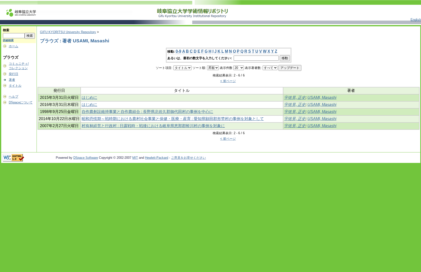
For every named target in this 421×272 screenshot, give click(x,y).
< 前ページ (228, 81)
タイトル (15, 85)
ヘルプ (13, 96)
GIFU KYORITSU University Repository (68, 32)
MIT (135, 157)
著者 (12, 80)
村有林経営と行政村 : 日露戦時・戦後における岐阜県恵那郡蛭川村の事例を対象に (153, 126)
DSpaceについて (21, 102)
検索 (6, 30)
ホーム (13, 46)
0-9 (178, 51)
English (416, 19)
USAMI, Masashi (321, 97)
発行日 (13, 74)
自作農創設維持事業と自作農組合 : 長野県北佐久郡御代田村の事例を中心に (147, 112)
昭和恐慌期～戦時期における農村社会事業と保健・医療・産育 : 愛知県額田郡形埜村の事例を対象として (173, 119)
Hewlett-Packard (156, 157)
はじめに (89, 97)
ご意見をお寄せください (188, 157)
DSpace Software (85, 157)
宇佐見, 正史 (295, 97)
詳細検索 (8, 40)
